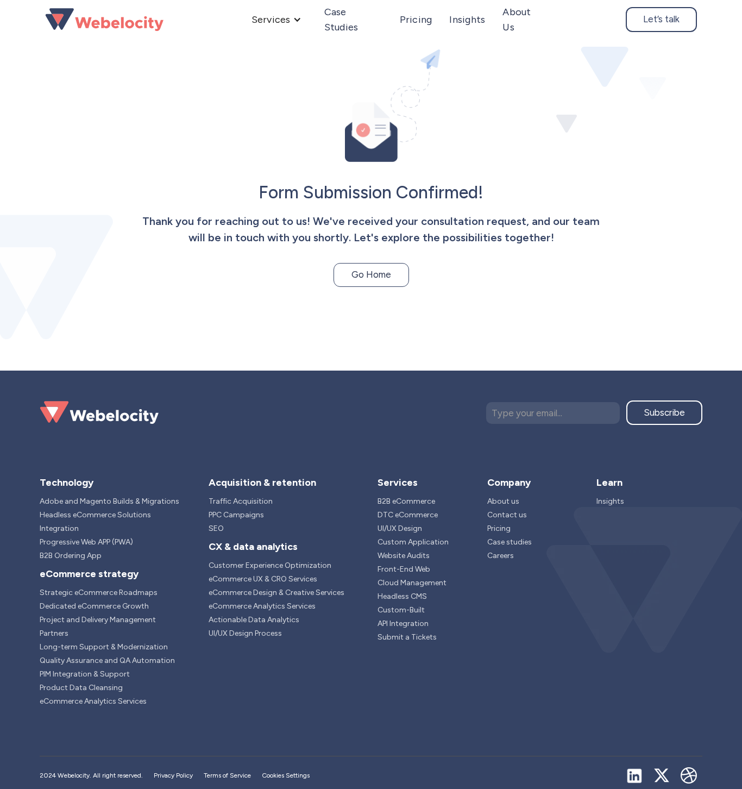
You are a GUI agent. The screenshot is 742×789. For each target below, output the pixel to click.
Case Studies (341, 19)
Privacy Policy (173, 775)
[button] (276, 19)
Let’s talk (661, 19)
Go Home (371, 274)
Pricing (416, 20)
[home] (105, 20)
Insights (467, 20)
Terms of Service (227, 775)
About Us (516, 19)
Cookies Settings (286, 775)
